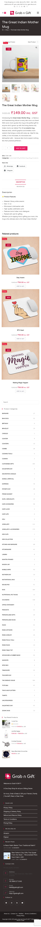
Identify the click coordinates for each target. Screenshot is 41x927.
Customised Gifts (14, 158)
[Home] (2, 30)
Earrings (5, 484)
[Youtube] (22, 902)
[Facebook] (6, 902)
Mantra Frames (7, 559)
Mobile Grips (6, 569)
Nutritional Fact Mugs (10, 594)
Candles (5, 433)
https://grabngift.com (16, 893)
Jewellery (5, 524)
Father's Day (6, 489)
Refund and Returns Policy (12, 815)
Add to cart (20, 148)
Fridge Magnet (7, 494)
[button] (36, 47)
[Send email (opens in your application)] (27, 7)
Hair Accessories (8, 504)
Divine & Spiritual (8, 479)
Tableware (6, 670)
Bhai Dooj (5, 418)
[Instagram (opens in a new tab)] (19, 7)
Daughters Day (7, 469)
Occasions (35, 158)
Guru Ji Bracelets (8, 499)
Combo (4, 448)
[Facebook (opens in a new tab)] (14, 7)
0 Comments (15, 848)
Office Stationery (8, 605)
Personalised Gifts (8, 615)
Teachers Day (6, 675)
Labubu (4, 554)
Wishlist (21, 913)
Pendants (5, 610)
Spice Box (5, 665)
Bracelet (5, 428)
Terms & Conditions (10, 819)
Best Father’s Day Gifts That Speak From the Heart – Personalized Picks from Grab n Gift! (24, 855)
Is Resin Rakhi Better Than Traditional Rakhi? (19, 845)
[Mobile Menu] (38, 13)
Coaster (5, 438)
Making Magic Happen (20, 383)
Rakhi (4, 625)
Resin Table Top (7, 650)
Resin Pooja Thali (8, 640)
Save (6, 43)
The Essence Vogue (8, 680)
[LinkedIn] (17, 902)
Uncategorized (7, 700)
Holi (3, 519)
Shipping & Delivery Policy (12, 811)
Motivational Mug (8, 579)
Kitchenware (6, 549)
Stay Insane (20, 277)
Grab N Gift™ (27, 919)
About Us (6, 913)
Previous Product (10, 42)
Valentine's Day (7, 705)
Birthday (5, 423)
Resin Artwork (7, 630)
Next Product (32, 42)
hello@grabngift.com (16, 887)
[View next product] (37, 42)
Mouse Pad (5, 584)
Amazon (6, 833)
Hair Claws (6, 509)
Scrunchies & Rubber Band (11, 655)
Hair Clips (5, 514)
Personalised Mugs (9, 620)
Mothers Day (24, 158)
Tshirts (4, 695)
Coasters (5, 443)
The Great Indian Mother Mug (20, 30)
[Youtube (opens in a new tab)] (24, 7)
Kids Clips (5, 534)
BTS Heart (20, 330)
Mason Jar (6, 564)
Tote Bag (5, 685)
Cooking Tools (7, 453)
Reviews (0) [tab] (20, 186)
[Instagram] (11, 902)
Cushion (5, 458)
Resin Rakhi (6, 645)
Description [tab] (20, 182)
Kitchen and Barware (9, 544)
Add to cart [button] (20, 286)
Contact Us (14, 913)
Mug (30, 158)
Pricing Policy (8, 823)
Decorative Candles (9, 474)
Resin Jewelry (7, 635)
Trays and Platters (8, 690)
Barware (5, 413)
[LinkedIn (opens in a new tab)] (22, 7)
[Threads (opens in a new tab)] (17, 7)
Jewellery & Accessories (10, 529)
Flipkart (6, 837)
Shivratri (5, 660)
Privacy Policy (8, 808)
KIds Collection (7, 539)
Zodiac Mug (6, 710)
